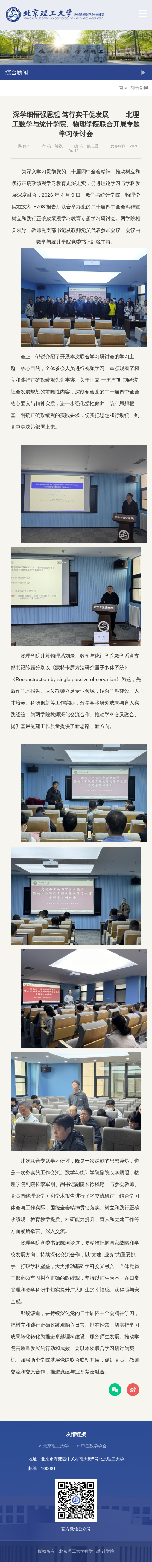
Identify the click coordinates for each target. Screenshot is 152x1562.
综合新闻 (139, 87)
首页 (123, 87)
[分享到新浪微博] (133, 1390)
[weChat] (115, 1390)
